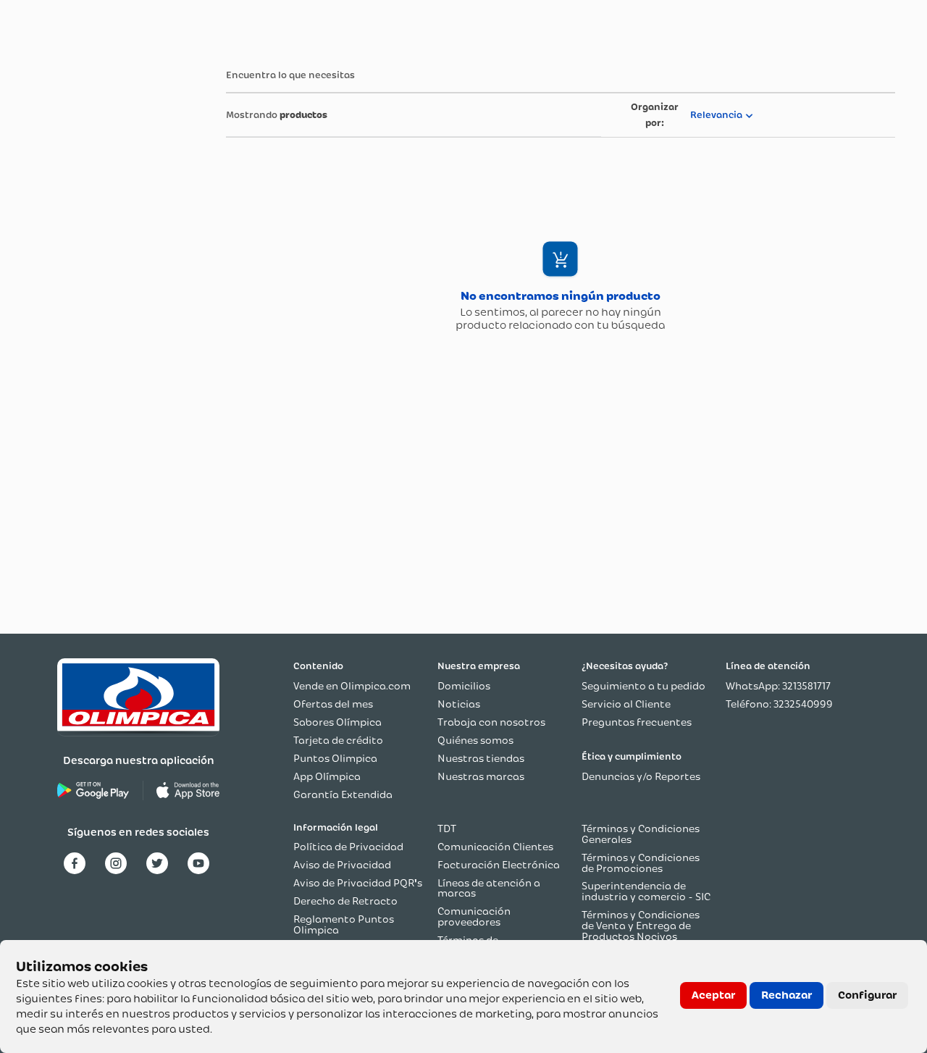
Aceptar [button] (713, 995)
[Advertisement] (85, 270)
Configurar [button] (867, 995)
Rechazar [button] (786, 995)
